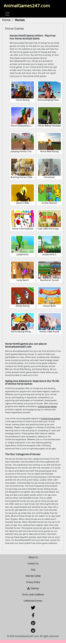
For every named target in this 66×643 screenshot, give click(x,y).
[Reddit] (33, 631)
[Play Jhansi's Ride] (22, 192)
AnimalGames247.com (27, 5)
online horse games (47, 406)
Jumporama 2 (49, 254)
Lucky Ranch (22, 280)
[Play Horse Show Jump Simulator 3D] (22, 115)
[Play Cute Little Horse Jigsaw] (49, 218)
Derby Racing (22, 305)
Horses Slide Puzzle (49, 331)
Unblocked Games (33, 600)
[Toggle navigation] (7, 14)
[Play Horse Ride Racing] (49, 141)
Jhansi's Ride (22, 202)
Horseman (49, 177)
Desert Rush (49, 305)
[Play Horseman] (49, 167)
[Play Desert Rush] (49, 295)
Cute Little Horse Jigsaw (50, 228)
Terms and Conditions (33, 594)
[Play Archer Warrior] (49, 192)
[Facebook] (33, 616)
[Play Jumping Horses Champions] (22, 141)
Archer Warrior (49, 202)
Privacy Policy (33, 582)
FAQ (33, 569)
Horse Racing (22, 100)
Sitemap (34, 588)
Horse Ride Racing (49, 151)
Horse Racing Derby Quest (24, 331)
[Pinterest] (33, 623)
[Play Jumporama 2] (49, 244)
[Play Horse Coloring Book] (22, 218)
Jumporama (23, 254)
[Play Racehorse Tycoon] (49, 270)
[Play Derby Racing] (22, 295)
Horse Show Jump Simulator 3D (27, 125)
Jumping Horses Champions (25, 151)
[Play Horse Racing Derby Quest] (22, 321)
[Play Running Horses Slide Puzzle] (22, 167)
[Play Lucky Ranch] (22, 270)
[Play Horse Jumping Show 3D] (49, 89)
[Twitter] (33, 608)
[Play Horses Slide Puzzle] (49, 321)
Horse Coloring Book (22, 228)
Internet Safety (33, 575)
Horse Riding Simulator (49, 125)
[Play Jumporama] (22, 244)
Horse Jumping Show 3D (50, 100)
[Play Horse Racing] (22, 89)
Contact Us (33, 563)
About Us (33, 557)
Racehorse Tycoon (49, 280)
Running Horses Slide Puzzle (25, 177)
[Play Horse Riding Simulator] (49, 115)
